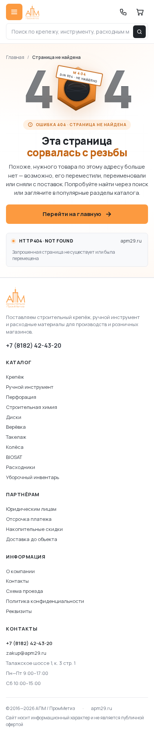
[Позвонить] (123, 12)
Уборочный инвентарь (32, 477)
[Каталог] (14, 12)
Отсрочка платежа (29, 519)
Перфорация (21, 397)
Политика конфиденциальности (45, 601)
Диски (13, 417)
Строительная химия (31, 407)
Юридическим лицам (31, 509)
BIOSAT (14, 457)
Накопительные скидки (34, 529)
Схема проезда (24, 591)
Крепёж (15, 376)
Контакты (17, 581)
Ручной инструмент (29, 387)
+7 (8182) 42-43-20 (33, 345)
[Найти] (139, 31)
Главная (15, 57)
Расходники (20, 467)
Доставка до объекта (31, 539)
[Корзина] (140, 12)
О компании (20, 571)
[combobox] (77, 31)
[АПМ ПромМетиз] (32, 11)
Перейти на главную (72, 214)
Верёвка (16, 426)
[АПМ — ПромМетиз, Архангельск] (77, 297)
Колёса (15, 447)
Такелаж (16, 437)
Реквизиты (19, 611)
